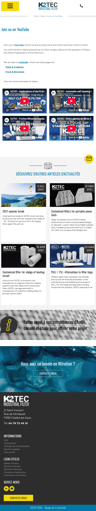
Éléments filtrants (12, 466)
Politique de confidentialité (16, 446)
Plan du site (9, 452)
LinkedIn (23, 62)
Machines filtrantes (13, 469)
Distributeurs (10, 443)
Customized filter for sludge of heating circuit (23, 274)
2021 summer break (13, 211)
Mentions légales (12, 449)
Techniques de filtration (15, 475)
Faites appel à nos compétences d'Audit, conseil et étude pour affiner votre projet (55, 325)
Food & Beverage (15, 72)
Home (36, 16)
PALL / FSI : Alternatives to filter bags (72, 272)
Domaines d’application (15, 472)
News (43, 16)
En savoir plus (23, 238)
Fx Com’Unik (60, 508)
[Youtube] (11, 488)
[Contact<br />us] (89, 158)
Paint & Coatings (15, 67)
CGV (6, 440)
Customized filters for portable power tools (71, 213)
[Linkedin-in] (6, 488)
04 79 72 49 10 (18, 423)
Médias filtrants (11, 463)
